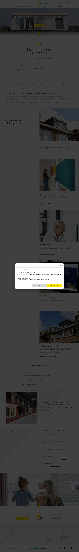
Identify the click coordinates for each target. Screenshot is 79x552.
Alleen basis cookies (39, 285)
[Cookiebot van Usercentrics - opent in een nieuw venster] (58, 265)
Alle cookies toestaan (55, 285)
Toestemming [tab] (23, 269)
